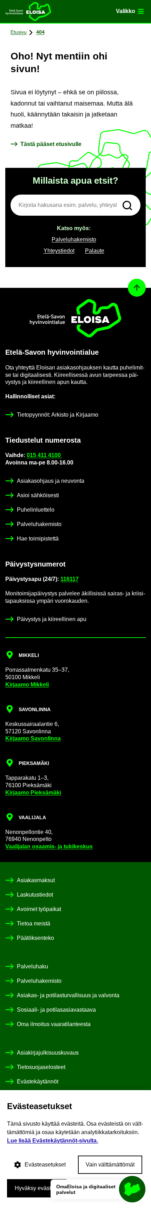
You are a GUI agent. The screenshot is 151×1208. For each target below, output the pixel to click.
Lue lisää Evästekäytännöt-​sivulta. (52, 1141)
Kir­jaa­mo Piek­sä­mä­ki (33, 793)
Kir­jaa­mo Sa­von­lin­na (33, 738)
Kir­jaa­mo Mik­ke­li (27, 685)
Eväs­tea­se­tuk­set (45, 1165)
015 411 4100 (44, 455)
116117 (69, 579)
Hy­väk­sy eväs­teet (37, 1188)
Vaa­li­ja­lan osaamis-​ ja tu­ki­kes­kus (49, 846)
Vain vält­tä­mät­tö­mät (110, 1165)
